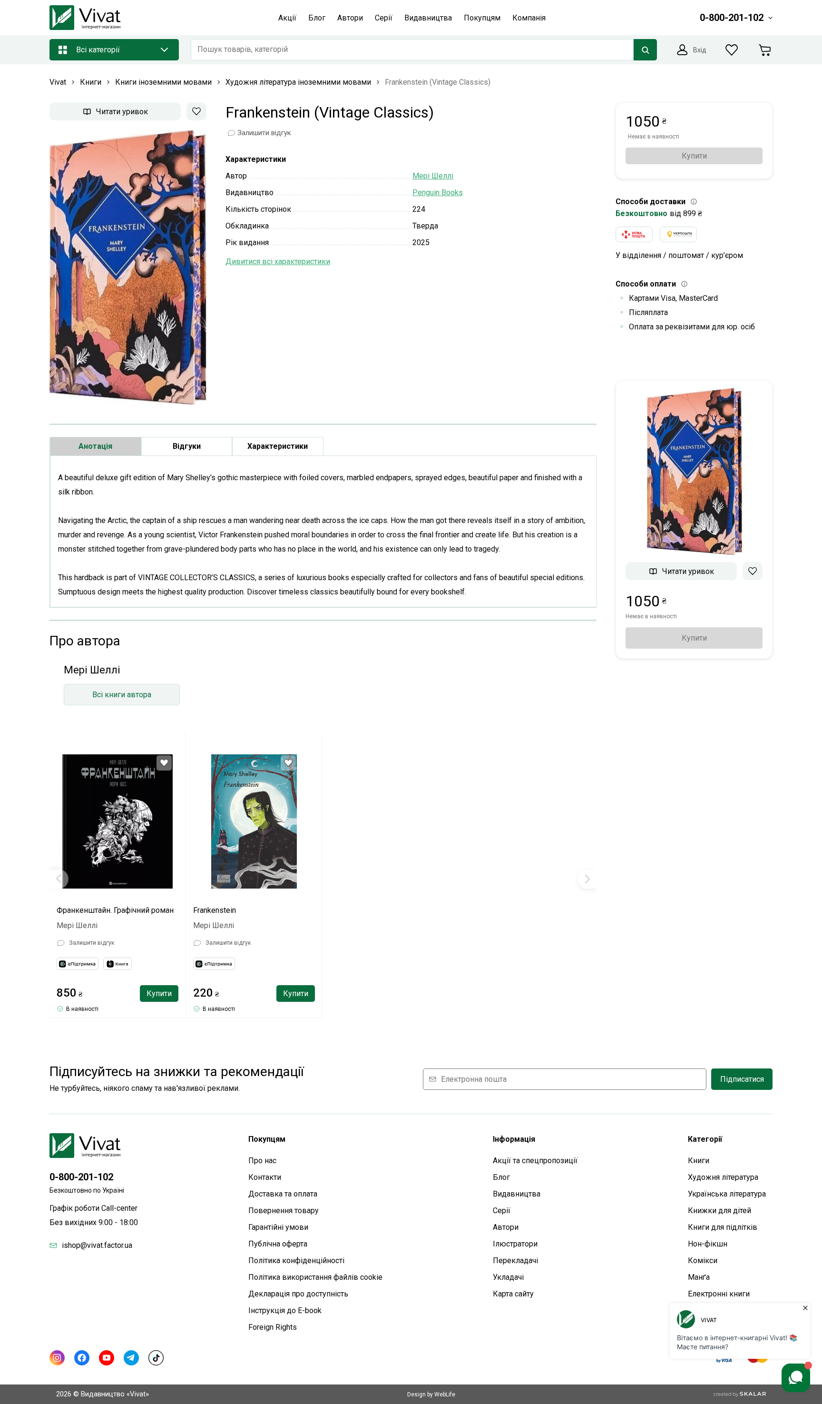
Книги (698, 1160)
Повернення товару (283, 1210)
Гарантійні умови (278, 1227)
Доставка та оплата (282, 1193)
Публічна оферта (277, 1243)
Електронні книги (719, 1293)
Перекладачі (515, 1260)
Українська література (727, 1193)
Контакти (264, 1177)
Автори (506, 1227)
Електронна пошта (474, 1079)
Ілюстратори (515, 1243)
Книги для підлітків (722, 1227)
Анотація (95, 446)
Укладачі (508, 1277)
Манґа (699, 1277)
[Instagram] (57, 1357)
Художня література (723, 1177)
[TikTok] (156, 1357)
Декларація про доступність (298, 1293)
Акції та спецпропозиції (535, 1160)
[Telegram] (131, 1357)
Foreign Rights (272, 1327)
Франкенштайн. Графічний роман (115, 910)
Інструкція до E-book (285, 1310)
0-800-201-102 (81, 1177)
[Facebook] (81, 1357)
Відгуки (187, 446)
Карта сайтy (513, 1293)
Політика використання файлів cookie (315, 1277)
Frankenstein (214, 910)
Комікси (702, 1260)
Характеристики (277, 446)
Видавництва (516, 1193)
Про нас (262, 1160)
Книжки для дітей (719, 1210)
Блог (501, 1177)
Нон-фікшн (707, 1243)
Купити (159, 993)
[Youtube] (106, 1357)
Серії (501, 1210)
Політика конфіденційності (296, 1260)
